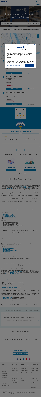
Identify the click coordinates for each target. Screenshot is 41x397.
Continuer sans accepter (30, 44)
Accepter (29, 65)
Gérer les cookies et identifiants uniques (14, 65)
